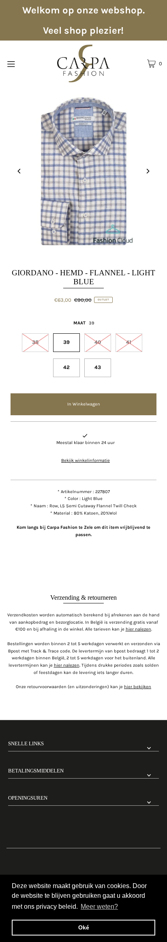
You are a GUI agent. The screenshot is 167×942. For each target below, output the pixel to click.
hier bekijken (137, 686)
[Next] (147, 171)
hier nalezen (138, 629)
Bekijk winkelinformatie (85, 460)
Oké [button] (83, 927)
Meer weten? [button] (99, 906)
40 (97, 342)
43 (97, 367)
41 (128, 342)
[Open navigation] (22, 63)
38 (35, 342)
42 (66, 367)
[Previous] (19, 171)
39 (66, 342)
